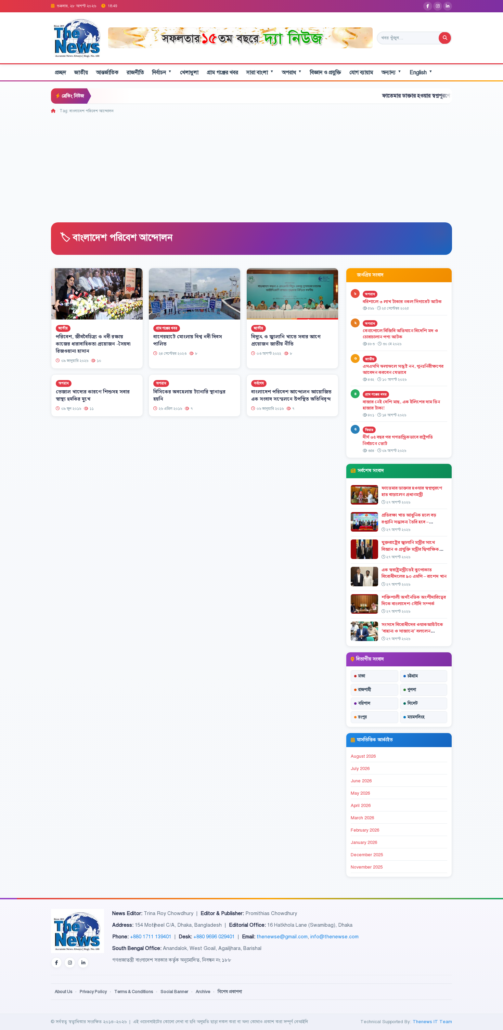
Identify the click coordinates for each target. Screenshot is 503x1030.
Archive (203, 991)
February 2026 (365, 830)
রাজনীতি (135, 72)
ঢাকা (361, 676)
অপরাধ (292, 72)
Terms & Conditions (133, 991)
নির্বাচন (162, 72)
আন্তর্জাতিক (107, 72)
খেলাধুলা (189, 72)
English (421, 72)
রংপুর (362, 717)
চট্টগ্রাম (413, 676)
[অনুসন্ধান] (445, 38)
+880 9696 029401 (214, 937)
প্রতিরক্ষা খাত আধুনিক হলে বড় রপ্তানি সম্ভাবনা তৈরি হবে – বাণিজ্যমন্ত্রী (409, 521)
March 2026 (362, 818)
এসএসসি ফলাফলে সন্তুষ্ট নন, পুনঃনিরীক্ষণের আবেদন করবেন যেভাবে (403, 370)
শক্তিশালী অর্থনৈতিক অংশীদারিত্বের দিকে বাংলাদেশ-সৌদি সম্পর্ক (414, 601)
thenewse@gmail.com (282, 937)
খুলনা (412, 689)
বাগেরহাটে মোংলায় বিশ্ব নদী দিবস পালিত (187, 340)
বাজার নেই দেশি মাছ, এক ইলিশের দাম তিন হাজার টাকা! (401, 405)
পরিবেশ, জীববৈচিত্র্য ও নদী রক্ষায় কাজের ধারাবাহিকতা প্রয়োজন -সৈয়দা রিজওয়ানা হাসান (93, 344)
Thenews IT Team (432, 1022)
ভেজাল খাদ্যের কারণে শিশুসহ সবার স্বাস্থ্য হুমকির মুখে (93, 395)
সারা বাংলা (260, 72)
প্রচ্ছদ (60, 72)
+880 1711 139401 (150, 937)
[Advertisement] (251, 165)
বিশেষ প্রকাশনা (230, 991)
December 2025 (367, 855)
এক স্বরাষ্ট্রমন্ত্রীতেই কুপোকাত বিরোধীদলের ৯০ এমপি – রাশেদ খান (414, 573)
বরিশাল (364, 703)
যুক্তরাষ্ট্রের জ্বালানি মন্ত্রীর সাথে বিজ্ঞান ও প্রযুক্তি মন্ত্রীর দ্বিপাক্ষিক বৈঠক (410, 549)
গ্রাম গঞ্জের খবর (222, 72)
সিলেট (413, 703)
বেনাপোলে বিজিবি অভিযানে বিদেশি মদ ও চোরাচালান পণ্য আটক (400, 334)
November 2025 (367, 867)
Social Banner (174, 991)
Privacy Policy (93, 991)
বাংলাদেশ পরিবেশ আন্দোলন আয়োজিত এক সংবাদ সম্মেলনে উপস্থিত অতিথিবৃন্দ (291, 395)
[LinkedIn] (447, 6)
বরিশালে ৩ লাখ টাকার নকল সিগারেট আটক (402, 301)
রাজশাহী (364, 689)
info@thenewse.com (334, 937)
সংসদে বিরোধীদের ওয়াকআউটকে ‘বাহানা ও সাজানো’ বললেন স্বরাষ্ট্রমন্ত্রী (412, 631)
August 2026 (363, 756)
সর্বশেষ (259, 383)
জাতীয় (81, 72)
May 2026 (360, 793)
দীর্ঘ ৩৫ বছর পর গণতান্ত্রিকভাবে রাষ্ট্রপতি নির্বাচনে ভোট (398, 440)
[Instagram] (437, 6)
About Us (63, 991)
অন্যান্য (391, 72)
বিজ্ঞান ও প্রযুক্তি (325, 72)
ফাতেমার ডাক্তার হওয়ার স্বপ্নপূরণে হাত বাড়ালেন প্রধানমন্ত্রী (408, 95)
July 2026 (360, 768)
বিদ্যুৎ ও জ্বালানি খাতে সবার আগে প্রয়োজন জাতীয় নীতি (286, 340)
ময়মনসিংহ (416, 717)
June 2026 (361, 781)
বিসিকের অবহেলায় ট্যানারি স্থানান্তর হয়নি (189, 395)
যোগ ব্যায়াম (361, 72)
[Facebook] (427, 6)
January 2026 (364, 842)
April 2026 (361, 805)
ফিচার (369, 430)
